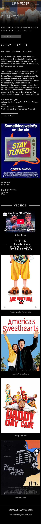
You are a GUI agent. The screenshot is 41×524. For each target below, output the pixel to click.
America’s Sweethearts (20, 374)
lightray (21, 515)
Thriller (26, 31)
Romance (16, 31)
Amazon (4, 192)
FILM (5, 17)
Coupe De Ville (20, 497)
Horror (5, 31)
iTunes (3, 194)
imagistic (15, 515)
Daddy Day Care (21, 436)
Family (34, 27)
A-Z (2, 27)
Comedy (18, 27)
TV (15, 17)
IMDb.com (5, 185)
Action (9, 27)
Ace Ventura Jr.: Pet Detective (20, 312)
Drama (27, 27)
